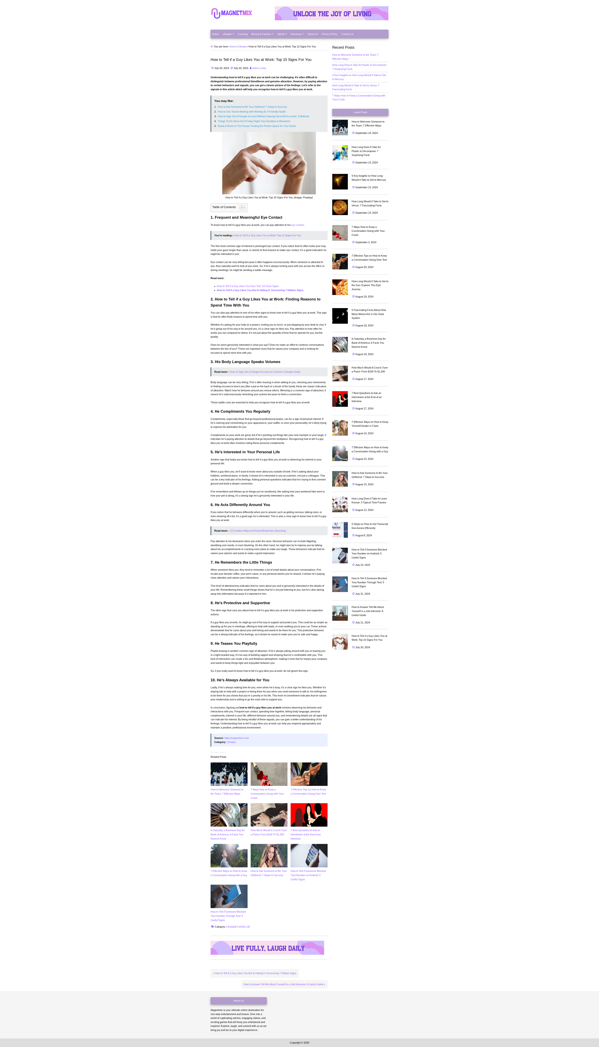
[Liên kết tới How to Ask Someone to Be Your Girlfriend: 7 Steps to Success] (269, 846)
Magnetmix (232, 13)
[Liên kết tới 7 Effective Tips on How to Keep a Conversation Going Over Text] (309, 764)
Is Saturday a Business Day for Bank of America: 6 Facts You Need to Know (228, 834)
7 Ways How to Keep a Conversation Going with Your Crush (267, 793)
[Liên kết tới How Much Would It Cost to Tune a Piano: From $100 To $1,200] (269, 805)
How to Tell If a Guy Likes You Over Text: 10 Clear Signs (248, 286)
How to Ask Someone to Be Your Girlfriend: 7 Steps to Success (252, 107)
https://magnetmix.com (236, 738)
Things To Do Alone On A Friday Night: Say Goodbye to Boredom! (254, 121)
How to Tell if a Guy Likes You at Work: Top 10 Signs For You (267, 235)
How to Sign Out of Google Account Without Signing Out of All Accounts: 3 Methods (263, 116)
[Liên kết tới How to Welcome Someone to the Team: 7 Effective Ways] (229, 764)
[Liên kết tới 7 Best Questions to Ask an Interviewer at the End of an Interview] (309, 805)
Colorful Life (243, 926)
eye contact (297, 225)
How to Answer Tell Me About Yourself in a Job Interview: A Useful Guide (368, 611)
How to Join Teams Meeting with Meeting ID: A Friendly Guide (252, 111)
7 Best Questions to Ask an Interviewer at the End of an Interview (306, 834)
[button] (240, 207)
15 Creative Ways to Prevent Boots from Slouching (258, 530)
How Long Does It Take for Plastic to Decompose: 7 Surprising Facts (366, 151)
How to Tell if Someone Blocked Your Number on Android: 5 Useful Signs (308, 875)
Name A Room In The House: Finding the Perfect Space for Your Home (257, 126)
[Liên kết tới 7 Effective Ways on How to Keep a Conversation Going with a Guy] (229, 846)
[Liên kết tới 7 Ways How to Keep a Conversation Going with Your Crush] (269, 764)
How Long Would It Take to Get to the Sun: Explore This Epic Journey (370, 285)
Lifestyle (231, 742)
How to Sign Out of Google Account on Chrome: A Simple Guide (265, 372)
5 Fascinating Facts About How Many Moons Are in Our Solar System (369, 314)
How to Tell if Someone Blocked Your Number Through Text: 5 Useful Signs (228, 916)
